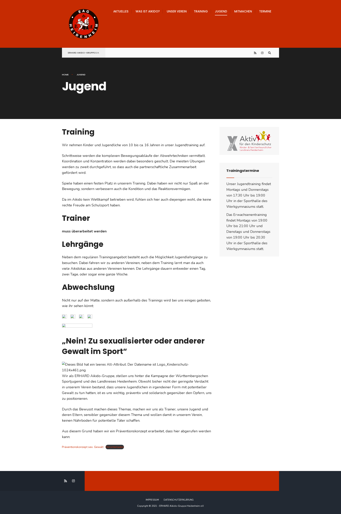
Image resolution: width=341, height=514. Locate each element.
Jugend (221, 11)
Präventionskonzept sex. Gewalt (82, 447)
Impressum (152, 499)
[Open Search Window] (269, 52)
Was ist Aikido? (148, 11)
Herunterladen (115, 447)
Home (65, 74)
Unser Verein (177, 11)
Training (201, 11)
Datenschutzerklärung (179, 499)
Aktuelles (120, 11)
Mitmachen (243, 11)
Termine (265, 11)
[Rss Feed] (255, 52)
